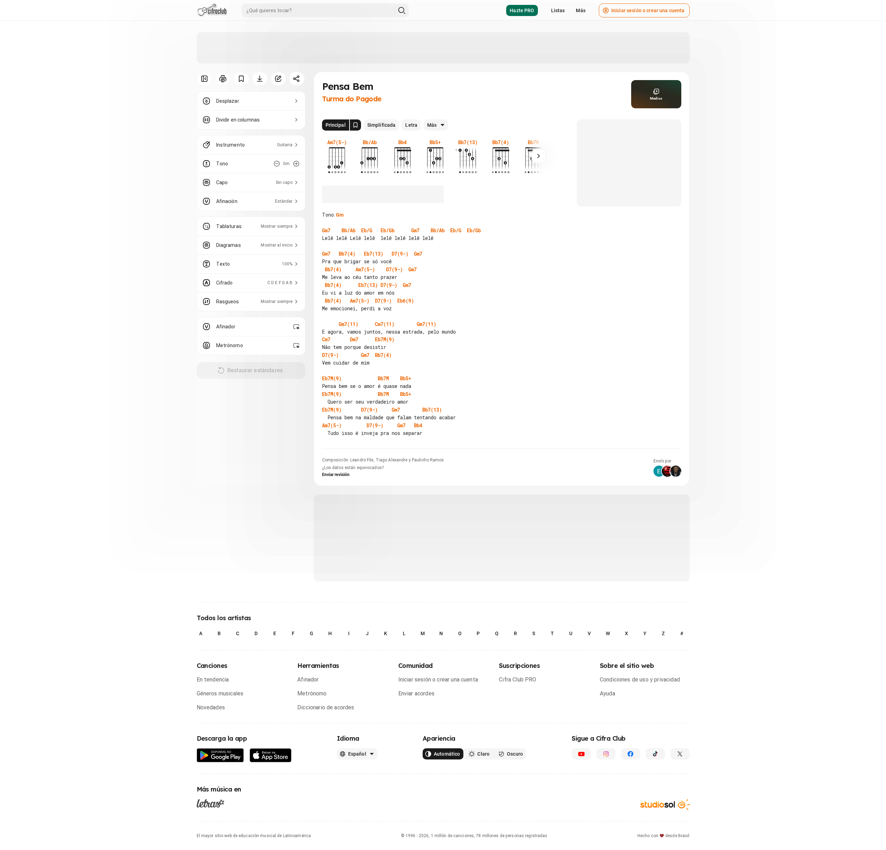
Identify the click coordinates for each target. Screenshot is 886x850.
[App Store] (271, 755)
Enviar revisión (336, 474)
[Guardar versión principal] (355, 125)
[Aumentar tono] (296, 163)
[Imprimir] (223, 79)
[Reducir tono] (276, 163)
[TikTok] (655, 753)
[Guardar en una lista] (241, 79)
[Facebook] (630, 753)
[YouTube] (581, 753)
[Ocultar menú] (204, 79)
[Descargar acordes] (260, 79)
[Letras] (210, 803)
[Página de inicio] (212, 10)
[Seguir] (539, 156)
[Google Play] (220, 755)
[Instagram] (606, 753)
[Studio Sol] (665, 804)
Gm (340, 215)
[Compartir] (297, 79)
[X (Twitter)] (680, 753)
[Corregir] (278, 79)
